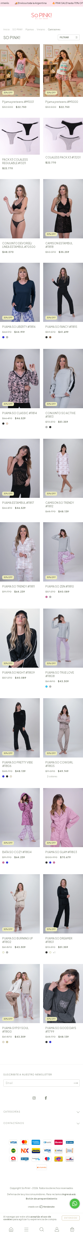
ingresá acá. (69, 1194)
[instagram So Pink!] (34, 1098)
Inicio (6, 29)
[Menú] (26, 1229)
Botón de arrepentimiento (41, 1198)
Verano (41, 29)
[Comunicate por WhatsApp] (75, 1204)
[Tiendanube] (41, 1207)
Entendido (70, 1218)
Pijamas (29, 29)
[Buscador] (41, 1229)
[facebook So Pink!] (46, 1098)
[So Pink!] (11, 1229)
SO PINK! (17, 29)
